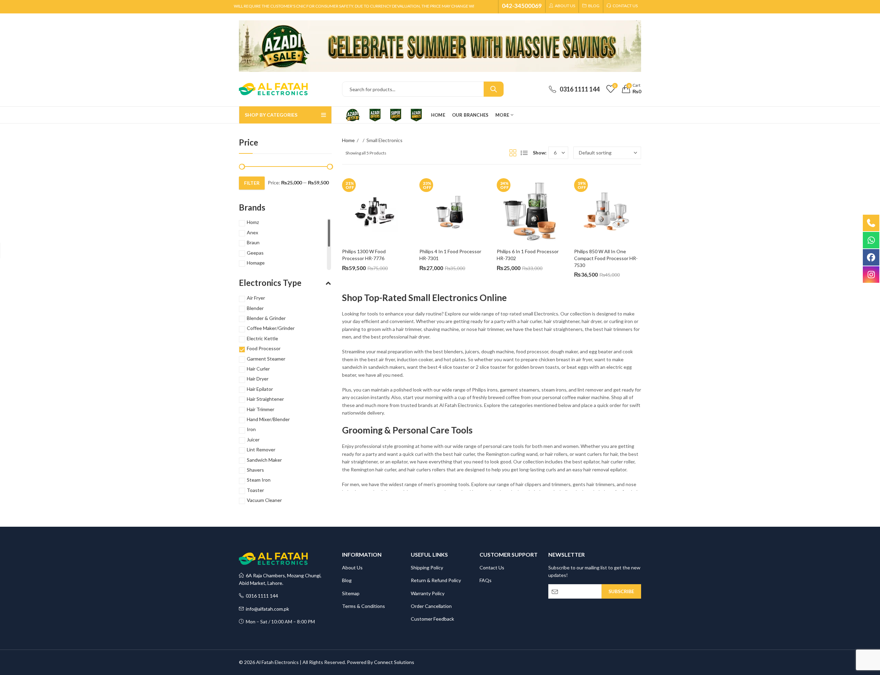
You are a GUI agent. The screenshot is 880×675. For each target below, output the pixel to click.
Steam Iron (259, 480)
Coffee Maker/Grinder (271, 328)
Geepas (255, 253)
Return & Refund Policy (436, 580)
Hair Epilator (260, 389)
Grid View (512, 152)
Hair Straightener (265, 399)
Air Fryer (256, 298)
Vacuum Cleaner (264, 500)
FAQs (486, 580)
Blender (255, 308)
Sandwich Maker (264, 460)
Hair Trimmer (260, 409)
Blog (347, 580)
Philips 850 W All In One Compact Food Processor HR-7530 (606, 258)
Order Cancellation (431, 606)
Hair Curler (258, 369)
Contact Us (492, 567)
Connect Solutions (394, 662)
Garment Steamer (266, 359)
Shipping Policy (427, 567)
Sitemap (351, 593)
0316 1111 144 (261, 596)
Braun (253, 242)
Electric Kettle (262, 338)
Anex (252, 232)
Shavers (255, 470)
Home (348, 140)
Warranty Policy (427, 593)
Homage (256, 263)
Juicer (253, 439)
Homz (253, 222)
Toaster (255, 490)
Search (494, 89)
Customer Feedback (432, 619)
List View (524, 152)
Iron (251, 429)
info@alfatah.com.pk (266, 609)
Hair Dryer (257, 379)
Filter (252, 183)
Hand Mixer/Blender (268, 419)
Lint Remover (261, 449)
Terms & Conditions (363, 606)
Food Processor (263, 348)
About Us (352, 567)
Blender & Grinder (266, 318)
